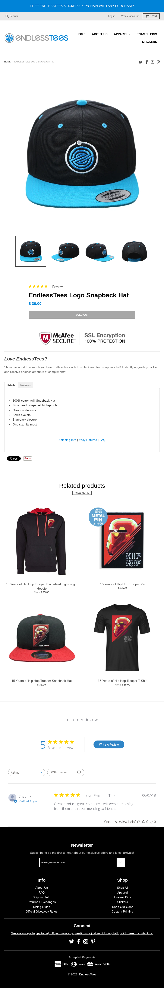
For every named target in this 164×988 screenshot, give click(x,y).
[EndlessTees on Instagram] (152, 62)
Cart (153, 16)
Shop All (122, 887)
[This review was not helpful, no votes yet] (151, 821)
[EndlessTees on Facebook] (146, 62)
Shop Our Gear (122, 906)
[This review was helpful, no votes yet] (143, 821)
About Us (99, 34)
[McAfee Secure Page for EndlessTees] (82, 350)
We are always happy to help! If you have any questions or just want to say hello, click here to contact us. (82, 933)
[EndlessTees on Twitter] (140, 62)
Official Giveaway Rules (41, 911)
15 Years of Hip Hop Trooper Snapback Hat (42, 681)
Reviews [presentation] (25, 385)
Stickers (149, 41)
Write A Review (109, 744)
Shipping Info (67, 439)
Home (80, 34)
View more (82, 493)
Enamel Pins (147, 34)
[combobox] (26, 772)
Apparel (121, 34)
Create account (130, 16)
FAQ (102, 439)
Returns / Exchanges (42, 902)
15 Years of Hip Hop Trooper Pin (122, 584)
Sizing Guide (41, 906)
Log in (111, 16)
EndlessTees (87, 974)
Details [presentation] (11, 385)
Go (121, 862)
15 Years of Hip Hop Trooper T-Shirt (122, 681)
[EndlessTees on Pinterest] (158, 62)
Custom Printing (122, 911)
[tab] (11, 385)
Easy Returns (88, 439)
